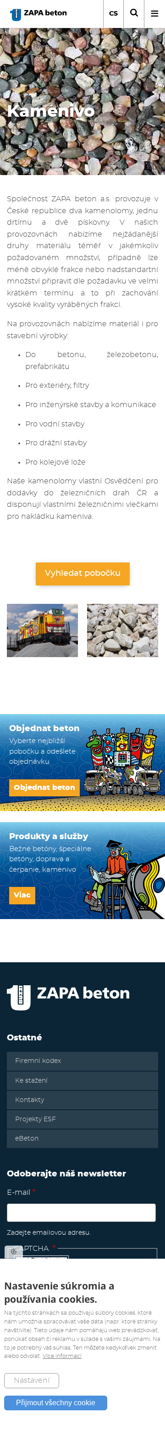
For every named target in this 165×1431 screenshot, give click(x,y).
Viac (22, 895)
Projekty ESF (35, 1119)
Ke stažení (31, 1081)
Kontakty (29, 1100)
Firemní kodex (38, 1061)
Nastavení (32, 1380)
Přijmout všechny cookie (55, 1403)
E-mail (18, 1192)
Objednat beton (44, 787)
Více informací (62, 1356)
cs (113, 14)
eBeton (26, 1139)
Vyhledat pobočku (83, 573)
